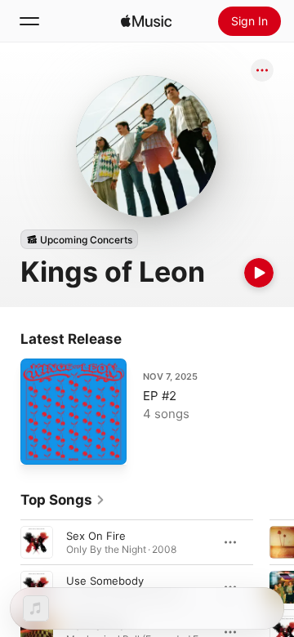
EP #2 (159, 395)
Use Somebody (105, 580)
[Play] (259, 272)
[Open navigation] (29, 21)
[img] (146, 21)
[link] (62, 500)
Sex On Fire (96, 535)
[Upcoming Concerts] (79, 239)
